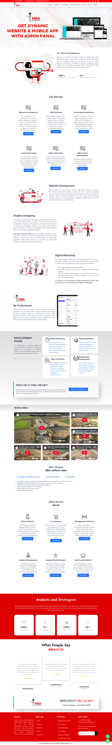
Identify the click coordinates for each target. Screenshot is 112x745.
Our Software (65, 4)
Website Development (64, 721)
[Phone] (108, 736)
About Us (50, 4)
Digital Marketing (63, 728)
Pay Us (89, 4)
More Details (27, 538)
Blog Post (84, 4)
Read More (28, 133)
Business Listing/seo (64, 735)
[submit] (96, 733)
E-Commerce (62, 731)
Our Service (56, 4)
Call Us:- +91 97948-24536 (78, 389)
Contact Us (95, 4)
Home (45, 4)
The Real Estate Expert (75, 4)
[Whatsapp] (108, 741)
